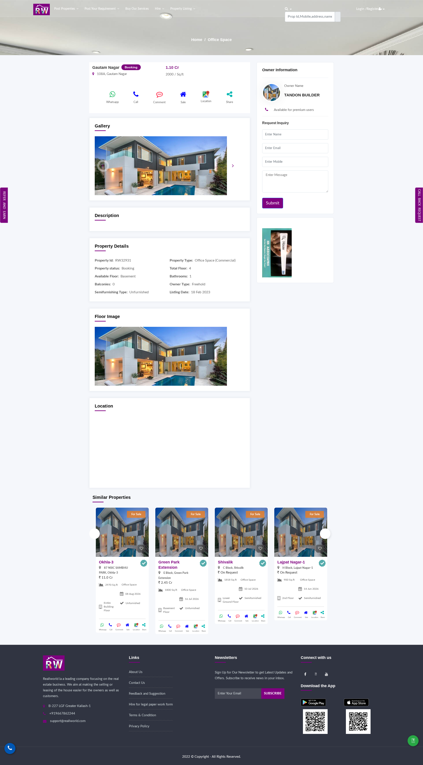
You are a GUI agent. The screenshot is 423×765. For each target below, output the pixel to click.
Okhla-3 (106, 562)
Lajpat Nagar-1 (291, 562)
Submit (272, 203)
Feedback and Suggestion (147, 693)
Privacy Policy (139, 726)
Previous (94, 533)
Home (197, 39)
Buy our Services (137, 8)
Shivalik (225, 562)
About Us (136, 672)
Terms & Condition (142, 715)
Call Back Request (419, 205)
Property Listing (181, 8)
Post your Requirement (100, 8)
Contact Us (137, 683)
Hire (158, 8)
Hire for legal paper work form (151, 704)
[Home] (41, 9)
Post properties (64, 8)
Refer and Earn (4, 205)
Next (325, 533)
